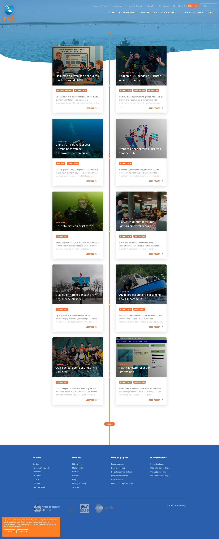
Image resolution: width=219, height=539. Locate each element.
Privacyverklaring (79, 483)
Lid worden (192, 6)
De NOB (210, 12)
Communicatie (80, 90)
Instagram (37, 475)
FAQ (74, 479)
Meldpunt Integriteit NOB (122, 483)
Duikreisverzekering (99, 6)
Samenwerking (139, 236)
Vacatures (76, 487)
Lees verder (91, 108)
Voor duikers (129, 12)
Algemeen (60, 163)
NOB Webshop (163, 6)
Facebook (37, 471)
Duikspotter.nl (39, 487)
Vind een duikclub (135, 6)
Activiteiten (114, 12)
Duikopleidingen (157, 464)
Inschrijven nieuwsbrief (42, 468)
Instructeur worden (158, 472)
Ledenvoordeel (117, 464)
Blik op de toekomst (64, 90)
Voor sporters (148, 12)
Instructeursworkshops (159, 475)
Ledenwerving (139, 90)
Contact (36, 464)
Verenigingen (153, 90)
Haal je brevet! (179, 6)
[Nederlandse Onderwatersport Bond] (9, 13)
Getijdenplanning (118, 6)
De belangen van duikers (121, 472)
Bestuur (75, 471)
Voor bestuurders (169, 12)
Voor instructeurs (192, 12)
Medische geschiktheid (159, 468)
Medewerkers (78, 468)
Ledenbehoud (139, 309)
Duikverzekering (118, 468)
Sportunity (181, 505)
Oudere (109, 424)
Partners (75, 475)
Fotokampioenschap (119, 475)
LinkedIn (36, 483)
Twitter (36, 479)
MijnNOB (149, 6)
